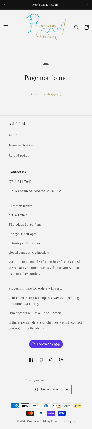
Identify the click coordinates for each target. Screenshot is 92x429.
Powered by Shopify (63, 421)
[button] (5, 27)
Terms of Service (21, 145)
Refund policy (19, 155)
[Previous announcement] (4, 4)
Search (13, 135)
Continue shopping (46, 94)
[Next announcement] (87, 4)
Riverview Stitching (38, 421)
